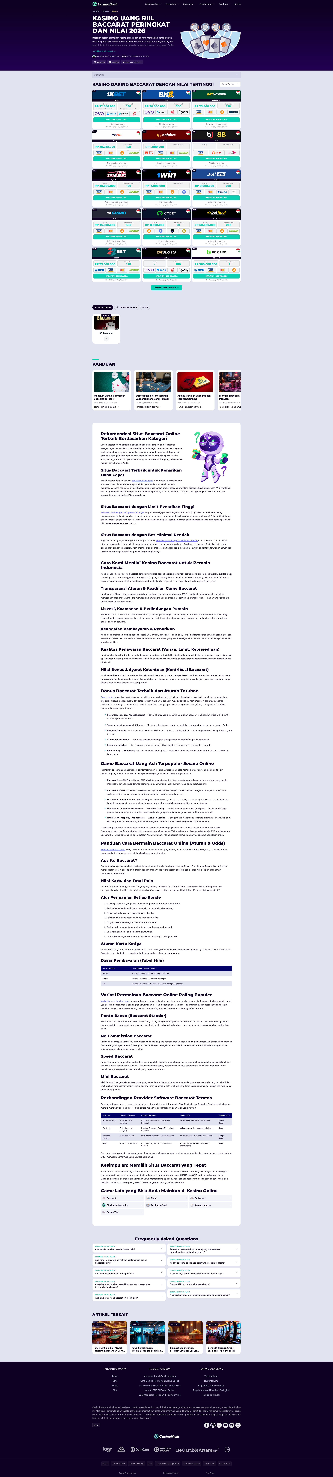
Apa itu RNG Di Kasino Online (159, 1390)
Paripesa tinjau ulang (116, 163)
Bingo (115, 1376)
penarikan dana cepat (142, 480)
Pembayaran (206, 4)
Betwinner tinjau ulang (216, 124)
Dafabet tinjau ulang (166, 163)
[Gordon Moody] (162, 1449)
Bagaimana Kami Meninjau (211, 1385)
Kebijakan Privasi (211, 1394)
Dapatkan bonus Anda (116, 120)
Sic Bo (115, 1385)
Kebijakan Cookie (170, 1473)
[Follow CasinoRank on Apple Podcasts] (238, 1425)
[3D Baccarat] (106, 329)
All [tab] (146, 307)
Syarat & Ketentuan (127, 1473)
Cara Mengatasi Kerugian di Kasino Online (160, 1394)
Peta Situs (210, 1473)
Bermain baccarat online (113, 849)
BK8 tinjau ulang (166, 124)
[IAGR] (107, 1449)
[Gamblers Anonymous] (121, 1449)
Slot (115, 1390)
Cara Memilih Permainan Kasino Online (159, 1380)
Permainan (171, 4)
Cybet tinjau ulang (166, 241)
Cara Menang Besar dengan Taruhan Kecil (159, 1385)
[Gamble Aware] (197, 1449)
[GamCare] (140, 1449)
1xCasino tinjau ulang (116, 241)
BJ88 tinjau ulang (216, 163)
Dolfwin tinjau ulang (216, 202)
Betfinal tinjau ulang (216, 241)
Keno (115, 1380)
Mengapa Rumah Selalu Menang (160, 1376)
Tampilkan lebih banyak (165, 287)
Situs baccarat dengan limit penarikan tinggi (122, 512)
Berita (237, 4)
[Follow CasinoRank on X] (219, 1425)
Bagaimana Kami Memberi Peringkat (211, 1390)
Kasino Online (152, 4)
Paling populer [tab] (104, 307)
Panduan (223, 4)
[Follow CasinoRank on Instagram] (213, 1425)
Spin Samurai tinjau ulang (116, 202)
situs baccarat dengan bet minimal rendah (177, 540)
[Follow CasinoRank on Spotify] (231, 1425)
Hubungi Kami (211, 1380)
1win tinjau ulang (166, 202)
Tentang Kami (211, 1376)
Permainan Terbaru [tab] (128, 307)
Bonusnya (188, 4)
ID (95, 1425)
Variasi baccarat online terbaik (116, 1001)
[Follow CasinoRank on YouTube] (225, 1425)
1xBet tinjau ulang (117, 124)
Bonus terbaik (108, 697)
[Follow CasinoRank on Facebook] (206, 1425)
